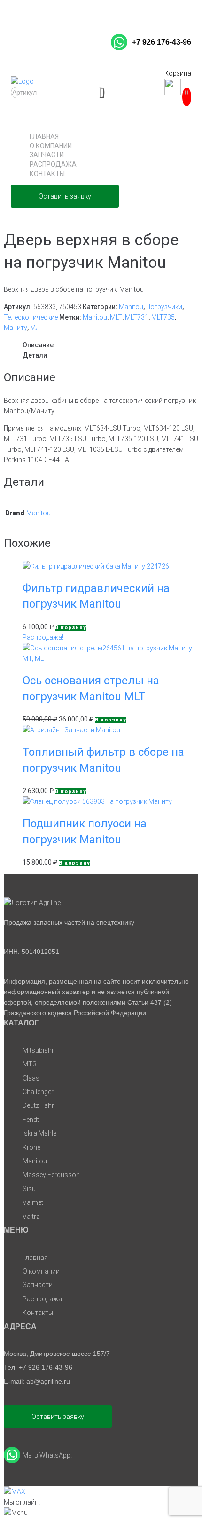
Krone (31, 1147)
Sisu (29, 1189)
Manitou (131, 307)
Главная (44, 136)
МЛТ (37, 327)
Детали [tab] (35, 355)
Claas (31, 1078)
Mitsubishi (38, 1050)
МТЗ (30, 1064)
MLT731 (136, 317)
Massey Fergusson (51, 1174)
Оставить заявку (65, 196)
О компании (51, 146)
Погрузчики (164, 307)
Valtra (31, 1216)
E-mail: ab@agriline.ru (37, 1381)
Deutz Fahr (38, 1105)
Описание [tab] (38, 345)
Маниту (15, 327)
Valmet (33, 1202)
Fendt (31, 1119)
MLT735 (163, 317)
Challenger (38, 1092)
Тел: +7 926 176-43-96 (38, 1367)
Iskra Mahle (39, 1133)
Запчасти (47, 155)
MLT (116, 317)
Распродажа (53, 164)
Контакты (47, 173)
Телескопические (31, 317)
